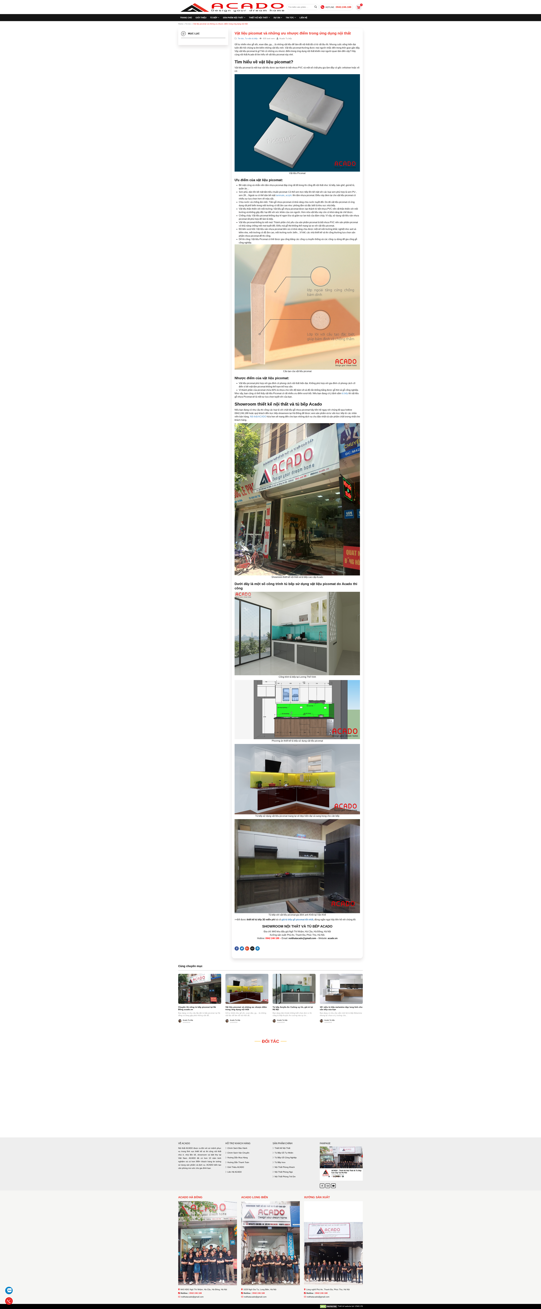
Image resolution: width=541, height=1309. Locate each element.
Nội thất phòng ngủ (284, 1172)
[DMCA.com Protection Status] (328, 1306)
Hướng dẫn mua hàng (237, 1157)
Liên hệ (303, 17)
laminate (279, 195)
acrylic (288, 195)
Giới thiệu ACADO (235, 1167)
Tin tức (290, 17)
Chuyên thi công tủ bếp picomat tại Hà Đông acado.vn (197, 1008)
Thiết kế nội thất (282, 1148)
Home (180, 24)
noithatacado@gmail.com (192, 1297)
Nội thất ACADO (258, 416)
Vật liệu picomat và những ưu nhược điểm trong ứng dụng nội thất (246, 1008)
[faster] (270, 1125)
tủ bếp (344, 393)
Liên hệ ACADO (234, 1172)
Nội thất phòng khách (285, 1167)
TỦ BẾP (213, 17)
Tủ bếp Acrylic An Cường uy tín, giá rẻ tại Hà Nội (293, 1008)
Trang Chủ (186, 17)
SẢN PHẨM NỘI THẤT (233, 17)
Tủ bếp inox (280, 1162)
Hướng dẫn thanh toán (238, 1162)
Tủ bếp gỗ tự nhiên (284, 1153)
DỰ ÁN (277, 17)
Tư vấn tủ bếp (251, 38)
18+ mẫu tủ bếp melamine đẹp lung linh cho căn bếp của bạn (341, 1008)
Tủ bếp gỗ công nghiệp (286, 1157)
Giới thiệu (201, 17)
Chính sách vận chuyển (238, 1153)
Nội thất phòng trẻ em (285, 1176)
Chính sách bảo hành (237, 1148)
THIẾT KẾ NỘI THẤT (258, 17)
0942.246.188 (343, 7)
